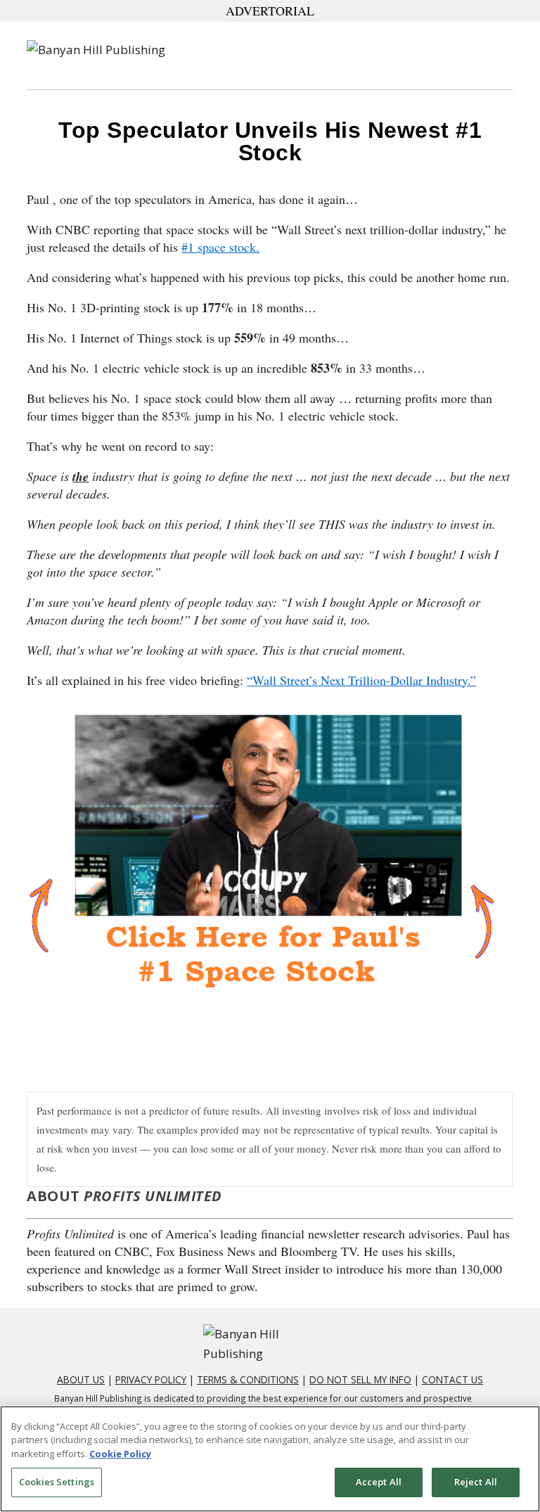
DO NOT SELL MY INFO (360, 1379)
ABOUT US (81, 1379)
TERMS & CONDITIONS (248, 1379)
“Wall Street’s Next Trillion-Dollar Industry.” (361, 680)
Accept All (378, 1481)
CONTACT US (452, 1379)
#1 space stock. (220, 246)
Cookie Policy (120, 1453)
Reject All (475, 1481)
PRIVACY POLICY (150, 1379)
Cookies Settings (56, 1481)
